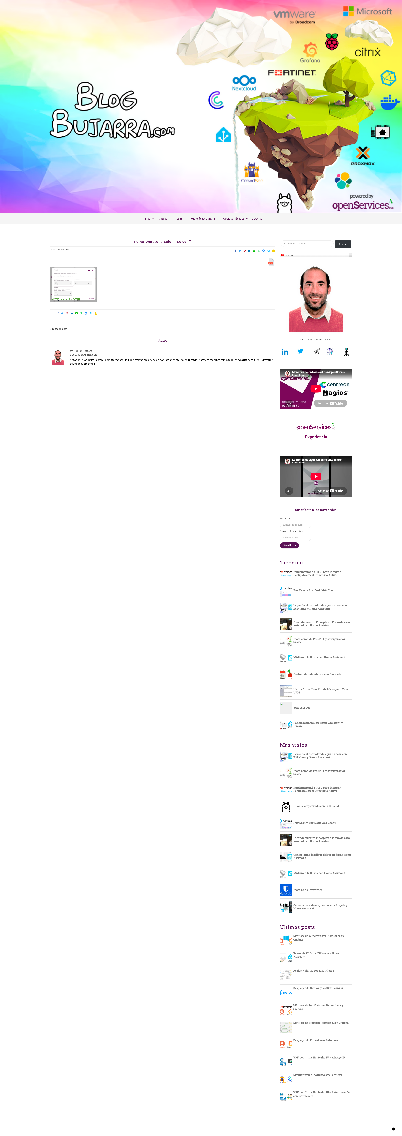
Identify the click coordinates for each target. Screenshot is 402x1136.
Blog (147, 218)
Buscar (343, 244)
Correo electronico (291, 531)
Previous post (58, 328)
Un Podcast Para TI (203, 218)
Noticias (257, 218)
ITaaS (179, 218)
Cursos (163, 218)
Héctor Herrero (82, 350)
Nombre (285, 518)
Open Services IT (233, 218)
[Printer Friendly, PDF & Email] (271, 262)
